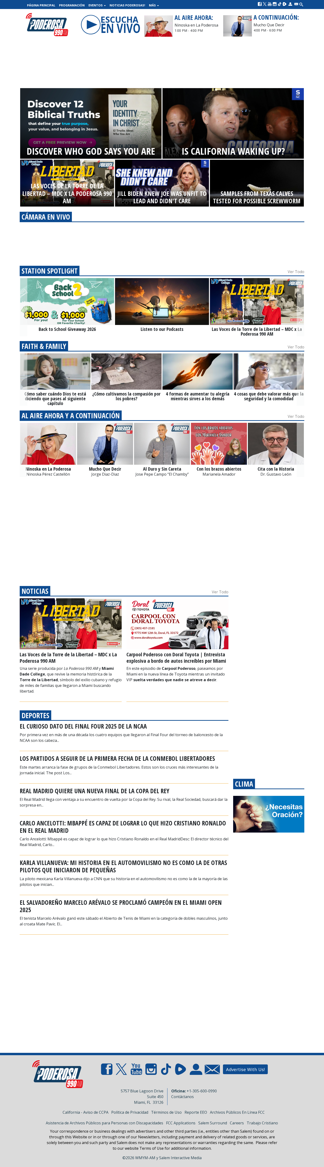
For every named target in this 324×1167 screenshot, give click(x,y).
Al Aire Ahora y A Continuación (71, 415)
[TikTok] (280, 4)
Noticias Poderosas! (127, 5)
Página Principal (41, 5)
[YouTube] (270, 4)
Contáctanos (182, 1096)
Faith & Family (44, 346)
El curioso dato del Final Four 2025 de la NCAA (83, 726)
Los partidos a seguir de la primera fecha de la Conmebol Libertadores (117, 758)
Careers (237, 1123)
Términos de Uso (166, 1112)
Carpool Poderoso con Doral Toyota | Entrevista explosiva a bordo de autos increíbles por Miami (176, 657)
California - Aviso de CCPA (85, 1112)
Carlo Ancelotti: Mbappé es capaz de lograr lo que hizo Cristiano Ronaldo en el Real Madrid (123, 827)
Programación (72, 5)
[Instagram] (275, 4)
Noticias (35, 591)
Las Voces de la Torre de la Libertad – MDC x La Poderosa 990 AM (68, 657)
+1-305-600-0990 (202, 1091)
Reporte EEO (196, 1112)
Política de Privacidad (129, 1112)
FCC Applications (180, 1123)
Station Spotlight (50, 271)
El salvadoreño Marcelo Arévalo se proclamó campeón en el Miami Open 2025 (121, 906)
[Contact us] (296, 4)
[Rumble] (284, 4)
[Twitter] (265, 4)
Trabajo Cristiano (262, 1123)
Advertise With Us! (245, 1069)
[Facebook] (260, 4)
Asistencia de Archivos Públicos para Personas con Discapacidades (104, 1123)
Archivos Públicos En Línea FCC (237, 1112)
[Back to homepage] (47, 24)
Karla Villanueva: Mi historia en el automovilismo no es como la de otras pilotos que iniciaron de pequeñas (123, 866)
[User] (290, 4)
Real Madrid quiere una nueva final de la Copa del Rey (94, 791)
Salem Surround (212, 1123)
